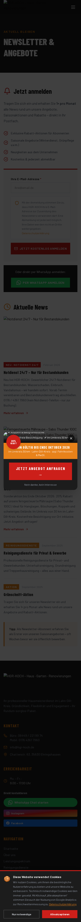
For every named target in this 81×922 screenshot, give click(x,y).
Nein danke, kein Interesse (40, 484)
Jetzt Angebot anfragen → (40, 471)
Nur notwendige (21, 914)
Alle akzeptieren (60, 914)
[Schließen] (71, 438)
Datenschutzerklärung (62, 904)
